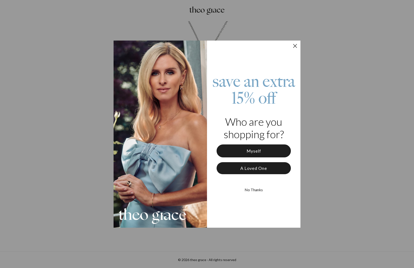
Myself (254, 151)
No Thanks (254, 189)
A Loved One (253, 168)
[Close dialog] (295, 46)
